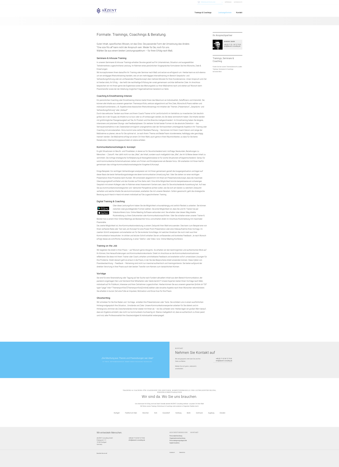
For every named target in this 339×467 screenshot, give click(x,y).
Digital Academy (174, 443)
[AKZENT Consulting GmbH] (107, 13)
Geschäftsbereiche (179, 432)
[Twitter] (214, 364)
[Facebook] (217, 364)
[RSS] (227, 364)
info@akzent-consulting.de (224, 361)
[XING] (220, 364)
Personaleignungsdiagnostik (178, 440)
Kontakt (239, 12)
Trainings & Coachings (202, 12)
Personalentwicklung (176, 436)
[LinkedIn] (224, 364)
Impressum (228, 2)
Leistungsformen (224, 12)
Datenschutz (238, 2)
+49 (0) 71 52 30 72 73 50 (224, 358)
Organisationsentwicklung (177, 438)
